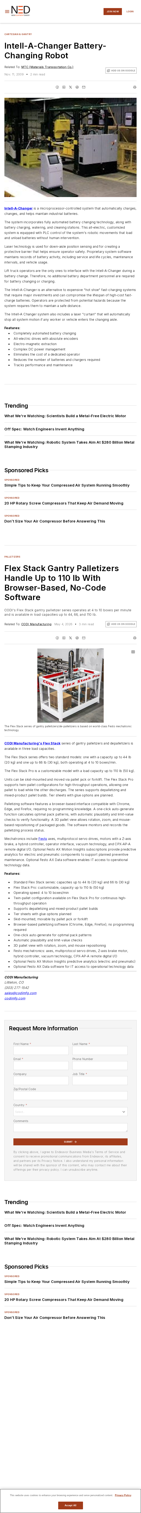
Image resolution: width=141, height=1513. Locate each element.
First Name (22, 1044)
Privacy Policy (123, 1495)
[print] (135, 87)
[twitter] (70, 87)
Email (18, 1059)
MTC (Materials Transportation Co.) (47, 67)
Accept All (70, 1505)
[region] (70, 1501)
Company (20, 1074)
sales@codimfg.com (20, 993)
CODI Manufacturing (36, 624)
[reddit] (77, 87)
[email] (84, 87)
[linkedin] (64, 87)
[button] (7, 11)
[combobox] (70, 1111)
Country (20, 1105)
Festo (42, 839)
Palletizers (12, 556)
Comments (20, 1121)
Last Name (81, 1044)
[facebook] (57, 87)
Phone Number (82, 1059)
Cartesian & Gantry (18, 34)
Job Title (79, 1074)
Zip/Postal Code (24, 1089)
